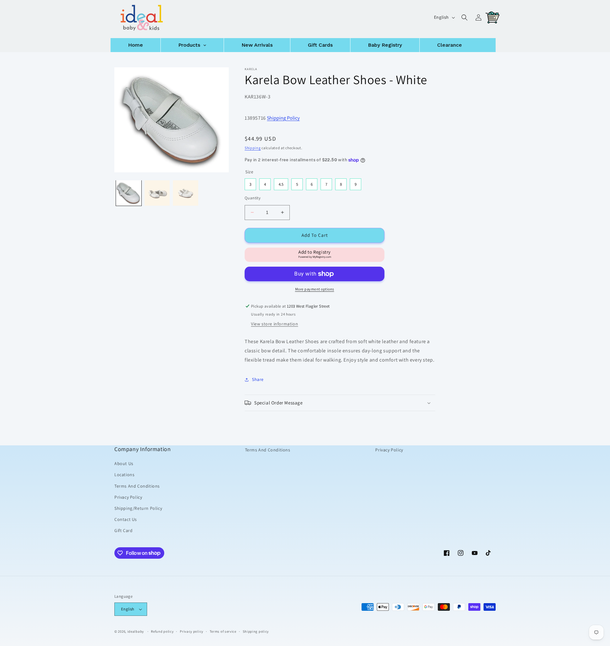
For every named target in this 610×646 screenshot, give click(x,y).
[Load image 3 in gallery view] (185, 193)
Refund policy (162, 631)
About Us (123, 463)
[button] (464, 17)
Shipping (253, 147)
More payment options (314, 289)
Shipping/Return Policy (138, 508)
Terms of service (223, 631)
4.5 (281, 182)
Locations (124, 474)
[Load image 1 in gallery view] (128, 193)
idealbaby (135, 631)
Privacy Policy (128, 497)
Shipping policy (256, 631)
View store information (274, 324)
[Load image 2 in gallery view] (157, 193)
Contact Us (125, 519)
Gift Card (123, 530)
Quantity (253, 198)
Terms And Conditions (137, 486)
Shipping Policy (283, 118)
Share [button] (258, 379)
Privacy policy (191, 631)
